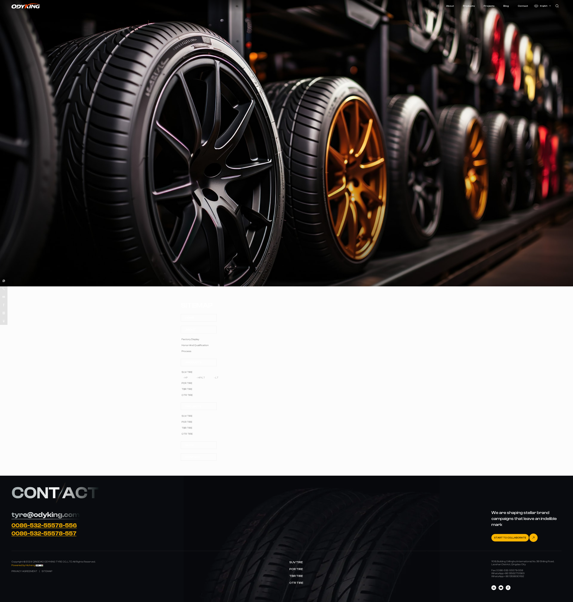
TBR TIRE (187, 389)
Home (189, 317)
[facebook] (3, 305)
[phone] (3, 289)
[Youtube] (501, 587)
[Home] (25, 6)
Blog (506, 6)
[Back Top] (3, 321)
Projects (489, 6)
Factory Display (190, 339)
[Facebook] (508, 587)
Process (186, 351)
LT (216, 377)
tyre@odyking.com (45, 515)
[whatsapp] (3, 281)
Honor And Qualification (195, 345)
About (450, 6)
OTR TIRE (187, 395)
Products (469, 6)
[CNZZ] (39, 565)
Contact (523, 6)
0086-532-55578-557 (43, 533)
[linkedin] (493, 587)
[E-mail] (3, 297)
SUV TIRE (187, 372)
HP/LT (201, 377)
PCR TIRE (187, 383)
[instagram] (3, 313)
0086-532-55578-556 (44, 525)
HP (186, 377)
